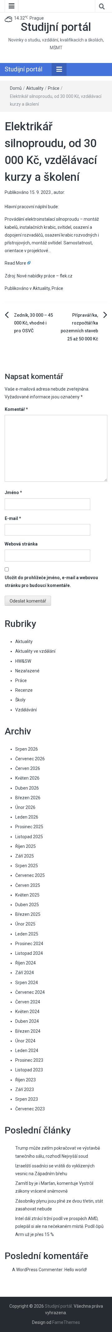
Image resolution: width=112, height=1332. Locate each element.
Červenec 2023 (30, 1108)
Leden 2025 (26, 933)
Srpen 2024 (26, 982)
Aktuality (35, 88)
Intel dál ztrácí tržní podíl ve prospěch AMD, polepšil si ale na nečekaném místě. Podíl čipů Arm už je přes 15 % (59, 1226)
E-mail (13, 518)
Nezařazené (27, 670)
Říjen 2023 (25, 1079)
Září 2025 (24, 856)
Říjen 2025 (25, 846)
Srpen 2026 (26, 749)
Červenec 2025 (30, 875)
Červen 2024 (27, 1001)
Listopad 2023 (29, 1069)
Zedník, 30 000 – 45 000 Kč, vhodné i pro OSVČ (33, 323)
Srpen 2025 (26, 865)
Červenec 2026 (30, 758)
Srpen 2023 (26, 1099)
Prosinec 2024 (29, 943)
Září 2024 (24, 972)
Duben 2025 (27, 904)
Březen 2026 (27, 797)
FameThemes (66, 1322)
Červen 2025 (27, 885)
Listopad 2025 (29, 836)
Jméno (13, 492)
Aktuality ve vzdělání (35, 651)
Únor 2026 (25, 807)
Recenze (24, 690)
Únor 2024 (25, 1040)
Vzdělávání (26, 709)
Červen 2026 (27, 768)
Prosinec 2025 (29, 826)
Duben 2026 (27, 788)
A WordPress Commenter (37, 1269)
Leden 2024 (26, 1050)
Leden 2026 (26, 817)
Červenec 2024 (30, 992)
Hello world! (75, 1269)
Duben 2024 (27, 1021)
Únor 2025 (25, 923)
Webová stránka (21, 543)
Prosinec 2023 (29, 1060)
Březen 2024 (27, 1031)
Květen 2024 (27, 1011)
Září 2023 (24, 1089)
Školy (20, 699)
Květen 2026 (27, 778)
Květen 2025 (27, 894)
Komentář (16, 409)
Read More (15, 263)
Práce (53, 88)
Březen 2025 (27, 914)
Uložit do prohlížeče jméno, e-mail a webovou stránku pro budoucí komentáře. (51, 581)
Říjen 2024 (25, 962)
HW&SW (23, 661)
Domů (16, 88)
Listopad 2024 (29, 953)
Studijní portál (56, 27)
